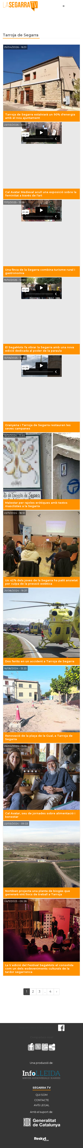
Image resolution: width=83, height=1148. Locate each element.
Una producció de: (41, 1062)
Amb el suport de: (41, 1112)
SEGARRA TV (42, 1087)
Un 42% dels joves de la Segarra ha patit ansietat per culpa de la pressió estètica (41, 582)
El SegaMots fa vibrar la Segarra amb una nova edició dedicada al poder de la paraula (39, 349)
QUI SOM (41, 1094)
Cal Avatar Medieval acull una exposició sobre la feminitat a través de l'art (40, 194)
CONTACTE (41, 1100)
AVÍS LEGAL (41, 1105)
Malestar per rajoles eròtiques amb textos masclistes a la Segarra (36, 504)
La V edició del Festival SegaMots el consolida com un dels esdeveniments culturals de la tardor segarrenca (39, 969)
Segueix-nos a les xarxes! (36, 1027)
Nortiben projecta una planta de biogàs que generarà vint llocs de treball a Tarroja (37, 892)
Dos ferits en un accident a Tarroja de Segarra (39, 661)
